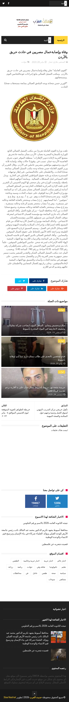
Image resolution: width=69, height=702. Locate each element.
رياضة (20, 567)
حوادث (24, 62)
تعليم (64, 567)
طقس (44, 573)
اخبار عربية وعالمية (31, 561)
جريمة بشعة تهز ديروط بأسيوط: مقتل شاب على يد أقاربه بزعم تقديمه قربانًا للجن (35, 389)
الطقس (16, 561)
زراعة (10, 567)
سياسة (63, 573)
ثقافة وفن (41, 567)
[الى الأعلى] (34, 693)
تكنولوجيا (53, 567)
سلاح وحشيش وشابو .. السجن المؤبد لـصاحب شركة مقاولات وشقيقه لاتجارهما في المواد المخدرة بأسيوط (36, 327)
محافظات (17, 573)
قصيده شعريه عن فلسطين (55, 544)
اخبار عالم (61, 561)
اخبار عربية (48, 561)
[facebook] (8, 3)
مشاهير (62, 579)
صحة (54, 573)
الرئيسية (60, 40)
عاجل (35, 573)
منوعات (52, 579)
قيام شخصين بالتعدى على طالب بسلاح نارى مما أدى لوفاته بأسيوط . (37, 358)
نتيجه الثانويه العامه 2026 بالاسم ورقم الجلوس (45, 523)
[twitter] (3, 3)
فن (27, 573)
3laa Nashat (10, 697)
